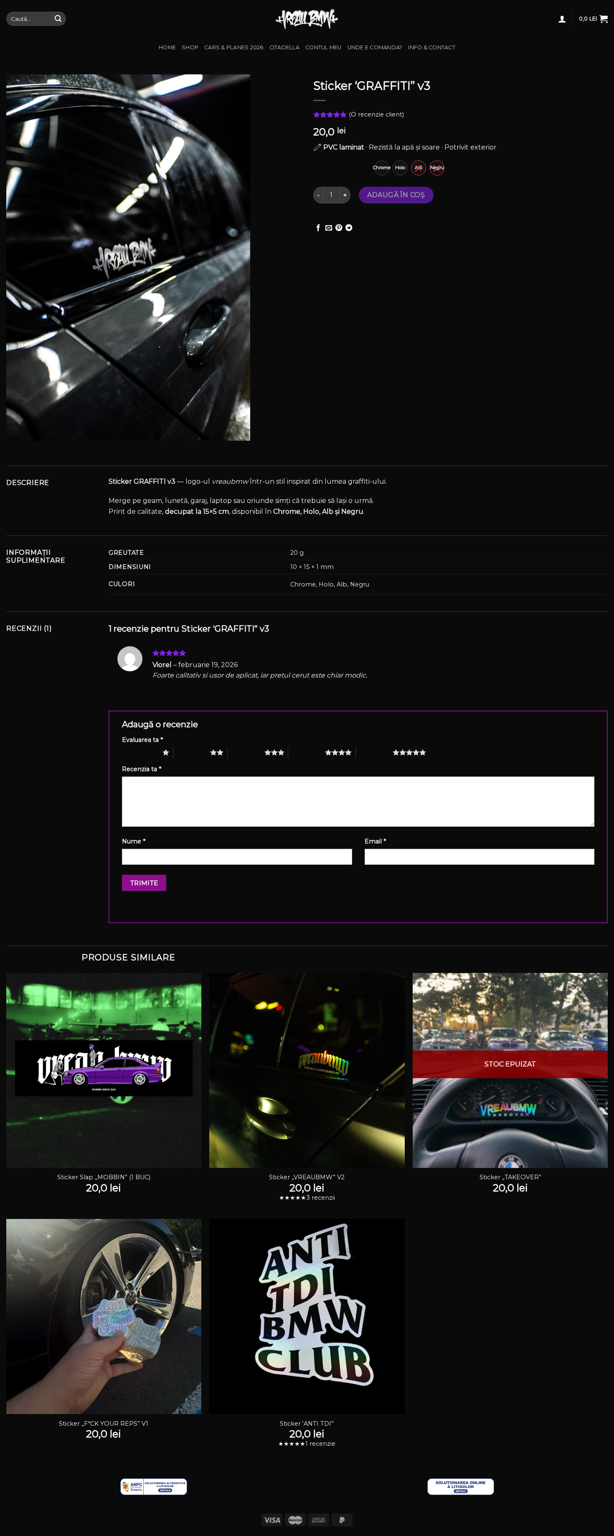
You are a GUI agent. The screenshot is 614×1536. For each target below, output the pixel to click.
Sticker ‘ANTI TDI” (307, 1423)
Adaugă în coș (396, 195)
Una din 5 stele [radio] (140, 752)
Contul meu (323, 47)
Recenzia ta (141, 769)
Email (375, 841)
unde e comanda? (375, 47)
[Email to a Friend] (328, 228)
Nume (133, 841)
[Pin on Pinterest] (338, 228)
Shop (190, 47)
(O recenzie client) (376, 115)
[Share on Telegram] (348, 228)
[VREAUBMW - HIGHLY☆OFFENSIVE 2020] (307, 19)
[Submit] (58, 19)
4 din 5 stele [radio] (306, 752)
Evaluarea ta (142, 740)
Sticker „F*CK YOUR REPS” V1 (103, 1423)
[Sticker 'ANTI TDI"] (306, 1316)
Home (167, 47)
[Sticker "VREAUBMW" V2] (306, 1070)
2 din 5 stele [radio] (191, 752)
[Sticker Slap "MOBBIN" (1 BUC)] (103, 1070)
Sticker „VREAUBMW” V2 (307, 1177)
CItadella (284, 47)
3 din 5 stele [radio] (246, 752)
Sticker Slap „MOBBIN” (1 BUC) (103, 1177)
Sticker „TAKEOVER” (510, 1177)
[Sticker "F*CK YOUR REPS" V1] (103, 1316)
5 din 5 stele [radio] (374, 752)
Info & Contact (431, 47)
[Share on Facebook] (318, 228)
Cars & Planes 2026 (234, 47)
